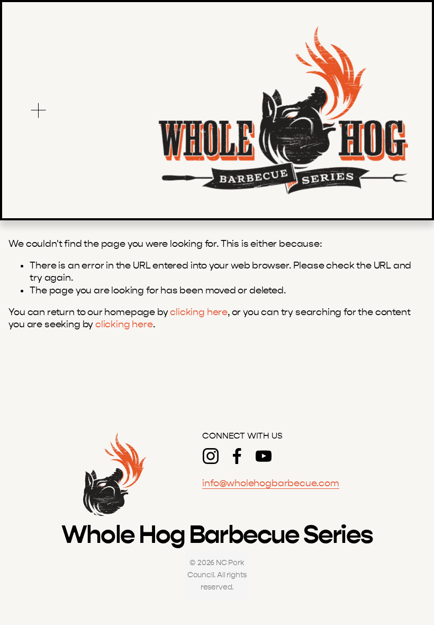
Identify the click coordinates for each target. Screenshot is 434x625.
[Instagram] (210, 456)
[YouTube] (263, 456)
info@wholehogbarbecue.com (270, 483)
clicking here (199, 312)
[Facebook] (237, 456)
